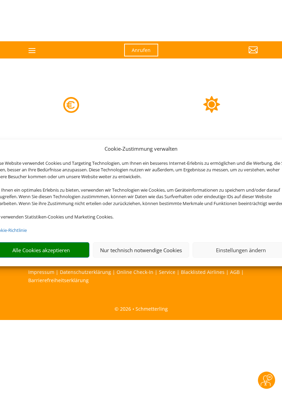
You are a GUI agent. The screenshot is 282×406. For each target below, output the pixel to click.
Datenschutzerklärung (85, 272)
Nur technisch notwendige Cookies (141, 250)
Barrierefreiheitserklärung (58, 280)
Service (167, 272)
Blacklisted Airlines (203, 272)
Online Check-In (135, 272)
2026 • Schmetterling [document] (143, 309)
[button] (222, 55)
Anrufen (141, 50)
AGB (235, 272)
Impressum (41, 272)
